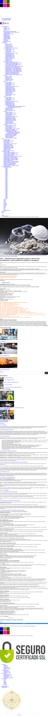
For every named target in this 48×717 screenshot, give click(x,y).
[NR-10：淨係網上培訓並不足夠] (7, 414)
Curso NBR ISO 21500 (3, 341)
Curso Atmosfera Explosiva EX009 (4, 369)
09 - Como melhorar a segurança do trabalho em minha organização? (10, 500)
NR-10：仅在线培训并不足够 (5, 409)
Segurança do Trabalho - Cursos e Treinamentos (10, 256)
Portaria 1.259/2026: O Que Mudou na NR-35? (11, 382)
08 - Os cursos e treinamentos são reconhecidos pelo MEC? (9, 491)
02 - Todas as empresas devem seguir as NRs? (7, 429)
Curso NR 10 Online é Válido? (4, 400)
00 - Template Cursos (16, 255)
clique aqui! (7, 490)
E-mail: (1, 621)
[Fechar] (1, 13)
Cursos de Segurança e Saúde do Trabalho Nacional (27, 255)
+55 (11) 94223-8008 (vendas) (6, 18)
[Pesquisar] (46, 373)
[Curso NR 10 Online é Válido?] (7, 395)
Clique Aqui (46, 325)
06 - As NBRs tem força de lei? (4, 471)
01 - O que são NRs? (3, 424)
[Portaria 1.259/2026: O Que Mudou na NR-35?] (2, 383)
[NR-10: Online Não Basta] (4, 420)
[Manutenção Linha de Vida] (2, 378)
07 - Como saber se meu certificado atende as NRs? (7, 477)
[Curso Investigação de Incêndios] (2, 380)
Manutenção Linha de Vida (8, 377)
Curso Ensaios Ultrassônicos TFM (4, 355)
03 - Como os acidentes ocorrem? (5, 436)
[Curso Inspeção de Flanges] (2, 385)
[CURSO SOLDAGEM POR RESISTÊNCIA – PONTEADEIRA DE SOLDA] (7, 404)
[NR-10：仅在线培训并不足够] (5, 408)
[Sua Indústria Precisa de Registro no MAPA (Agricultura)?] (2, 388)
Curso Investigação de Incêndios (9, 379)
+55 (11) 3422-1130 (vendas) (6, 19)
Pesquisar (1, 371)
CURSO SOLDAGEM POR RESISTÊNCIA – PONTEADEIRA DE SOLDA (12, 407)
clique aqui (6, 616)
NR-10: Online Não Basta (4, 421)
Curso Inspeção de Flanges (8, 384)
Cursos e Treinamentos (39, 255)
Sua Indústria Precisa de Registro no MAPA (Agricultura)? (13, 387)
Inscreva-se (24, 623)
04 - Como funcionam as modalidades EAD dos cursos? (8, 450)
